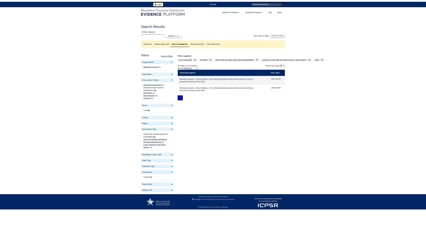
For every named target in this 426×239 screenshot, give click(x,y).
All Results (147, 44)
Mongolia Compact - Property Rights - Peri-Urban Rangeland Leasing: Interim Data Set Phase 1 (216, 79)
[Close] (195, 59)
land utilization (149, 95)
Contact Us (230, 199)
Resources (218, 197)
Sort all (180, 68)
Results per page (272, 66)
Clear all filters (167, 56)
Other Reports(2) (213, 44)
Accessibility (209, 199)
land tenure (147, 93)
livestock (146, 98)
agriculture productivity (152, 85)
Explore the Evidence (205, 197)
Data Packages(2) (180, 44)
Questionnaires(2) (197, 44)
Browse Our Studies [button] (253, 12)
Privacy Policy (220, 199)
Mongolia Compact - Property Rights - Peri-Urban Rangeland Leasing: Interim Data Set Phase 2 (216, 88)
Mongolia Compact (150, 67)
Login (159, 4)
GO (282, 4)
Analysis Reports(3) (161, 44)
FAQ (269, 12)
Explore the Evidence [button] (230, 12)
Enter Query (148, 31)
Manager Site (199, 199)
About (279, 12)
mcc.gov (213, 4)
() (155, 90)
